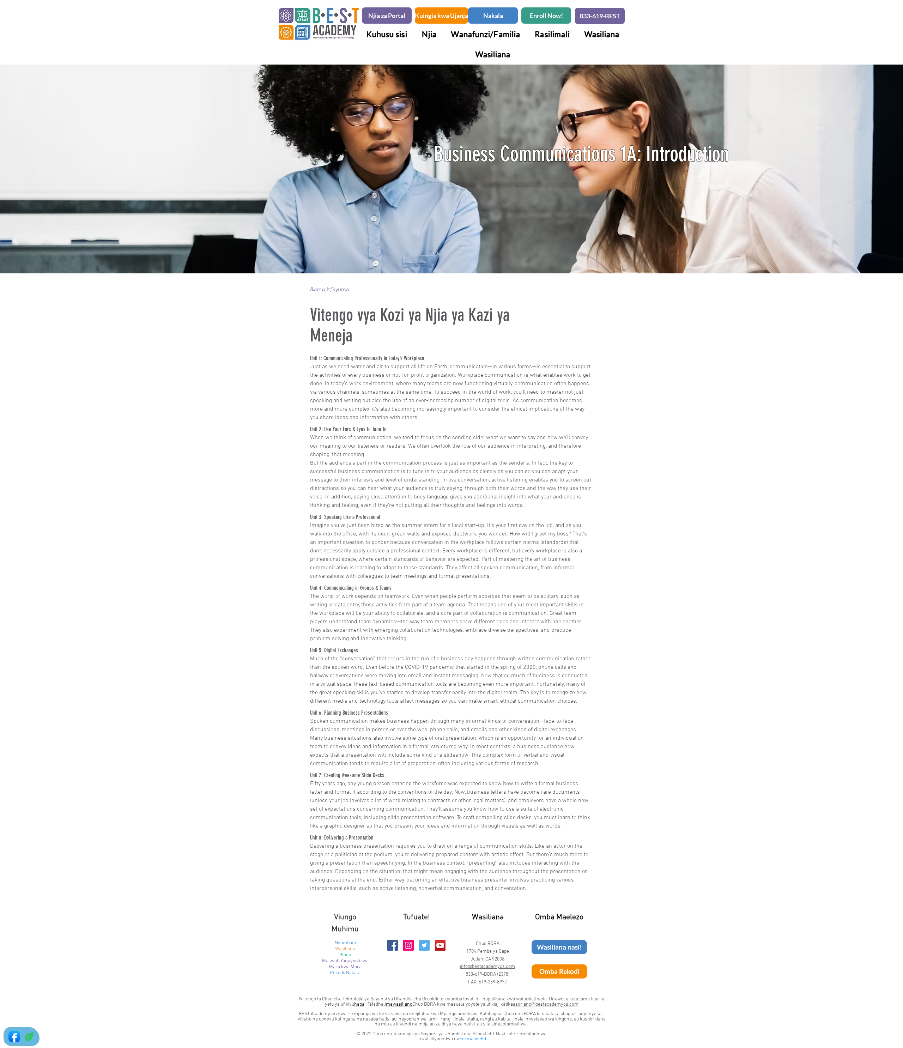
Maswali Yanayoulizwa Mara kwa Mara (345, 964)
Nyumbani (345, 943)
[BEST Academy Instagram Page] (408, 945)
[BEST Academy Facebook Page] (392, 945)
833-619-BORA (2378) (488, 974)
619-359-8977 (493, 982)
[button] (486, 34)
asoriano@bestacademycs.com (545, 1004)
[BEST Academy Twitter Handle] (424, 945)
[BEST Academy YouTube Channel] (440, 945)
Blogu (345, 955)
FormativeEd (472, 1039)
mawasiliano (399, 1004)
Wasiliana (345, 949)
